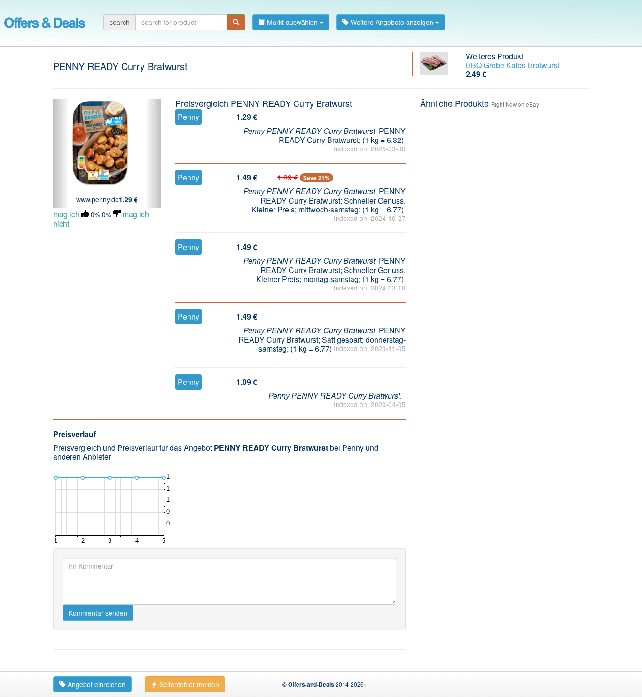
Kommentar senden (98, 613)
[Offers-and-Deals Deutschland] (44, 21)
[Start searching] (236, 22)
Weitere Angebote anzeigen (392, 22)
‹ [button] (61, 104)
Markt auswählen (292, 22)
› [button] (153, 104)
